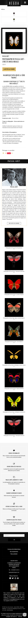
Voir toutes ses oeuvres (14, 223)
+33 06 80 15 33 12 (15, 570)
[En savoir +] (14, 616)
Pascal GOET (5, 56)
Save (9, 153)
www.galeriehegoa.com (14, 572)
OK (14, 539)
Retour (3, 9)
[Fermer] (20, 616)
